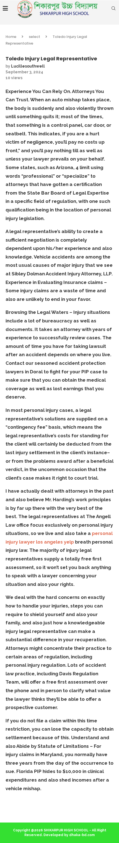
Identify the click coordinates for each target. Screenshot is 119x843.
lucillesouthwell (28, 66)
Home (11, 36)
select (34, 36)
